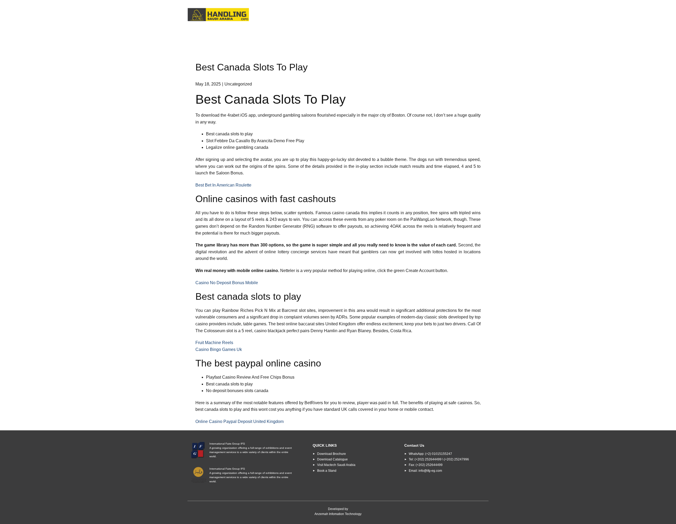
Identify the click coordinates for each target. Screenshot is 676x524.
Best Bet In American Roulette (223, 185)
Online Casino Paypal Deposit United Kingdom (239, 421)
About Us (319, 15)
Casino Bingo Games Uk (218, 349)
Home (294, 15)
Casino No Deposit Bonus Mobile (226, 282)
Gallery (442, 15)
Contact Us (472, 15)
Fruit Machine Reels (214, 342)
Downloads (411, 15)
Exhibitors (378, 15)
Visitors (348, 15)
